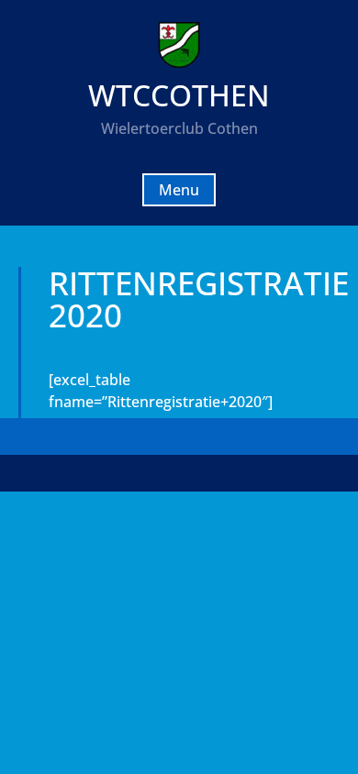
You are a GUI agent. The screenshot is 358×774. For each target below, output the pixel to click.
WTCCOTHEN (179, 95)
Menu (179, 190)
